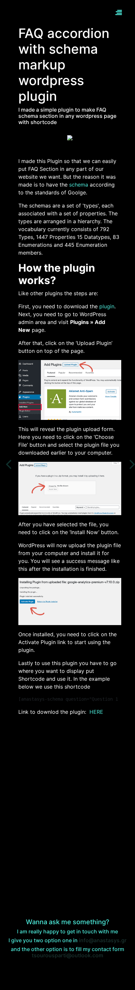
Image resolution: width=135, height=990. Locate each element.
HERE (96, 712)
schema (79, 184)
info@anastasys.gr (102, 940)
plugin (106, 306)
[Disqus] (67, 803)
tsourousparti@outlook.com (67, 955)
